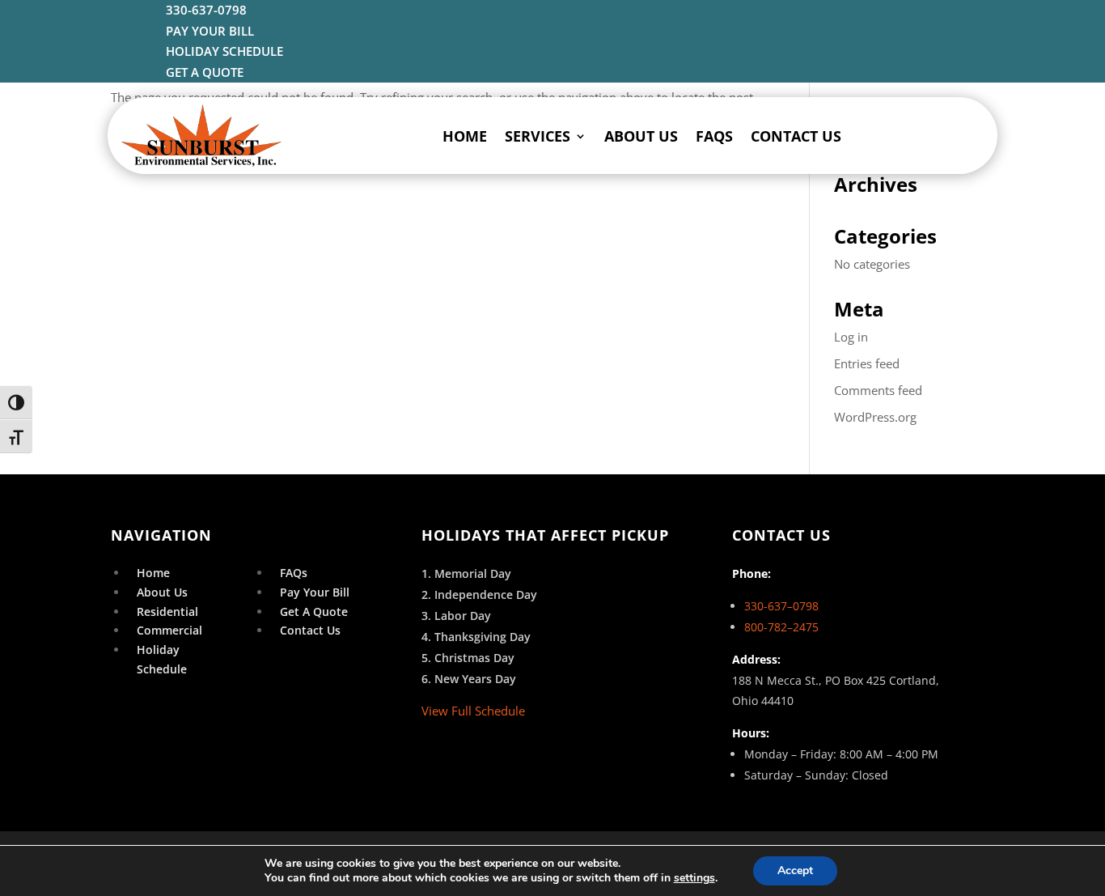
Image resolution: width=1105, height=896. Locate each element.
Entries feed (867, 363)
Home (464, 136)
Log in (851, 337)
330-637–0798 (781, 606)
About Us (641, 136)
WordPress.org (875, 417)
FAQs (714, 136)
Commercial (169, 630)
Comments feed (878, 390)
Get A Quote (314, 611)
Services (537, 136)
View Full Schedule (473, 711)
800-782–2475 (781, 627)
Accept (795, 870)
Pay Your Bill (314, 592)
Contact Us (796, 136)
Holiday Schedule (162, 659)
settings (694, 878)
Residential (167, 611)
